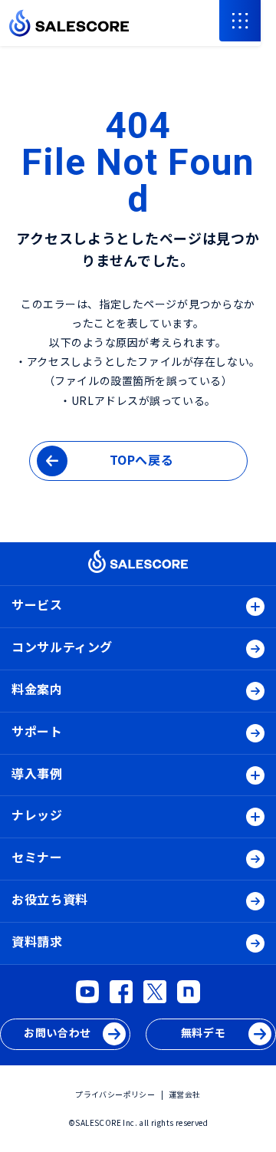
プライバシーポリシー (115, 1094)
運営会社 (185, 1094)
